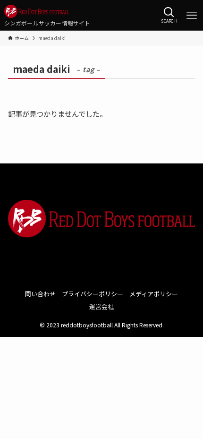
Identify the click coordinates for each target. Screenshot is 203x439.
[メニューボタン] (191, 15)
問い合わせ (40, 293)
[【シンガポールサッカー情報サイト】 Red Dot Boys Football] (47, 11)
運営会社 (101, 306)
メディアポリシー (153, 293)
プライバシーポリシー (92, 293)
